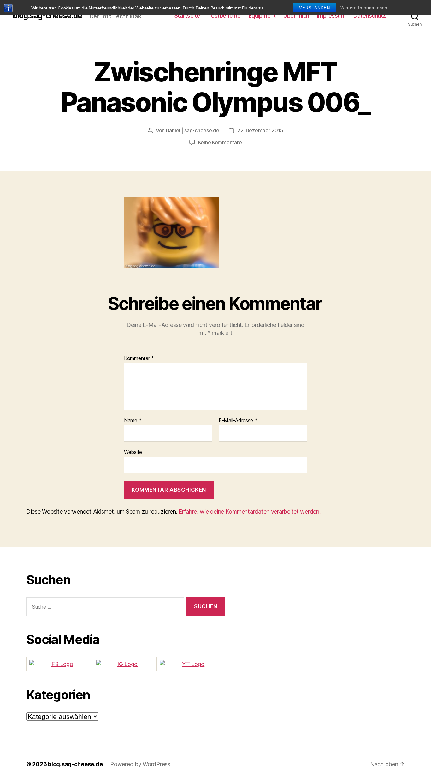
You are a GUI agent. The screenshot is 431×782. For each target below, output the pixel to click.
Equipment (262, 15)
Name (132, 421)
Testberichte (224, 15)
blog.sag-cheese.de (47, 16)
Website (133, 452)
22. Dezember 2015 (260, 130)
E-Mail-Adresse (238, 421)
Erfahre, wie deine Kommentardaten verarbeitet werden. (250, 511)
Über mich (296, 15)
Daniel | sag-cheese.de (192, 130)
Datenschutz (369, 15)
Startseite (187, 15)
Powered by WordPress (140, 764)
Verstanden (314, 7)
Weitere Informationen (363, 7)
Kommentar (139, 358)
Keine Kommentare (220, 142)
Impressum (331, 15)
